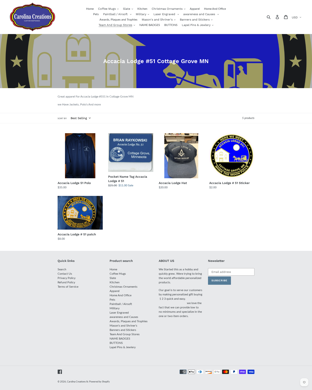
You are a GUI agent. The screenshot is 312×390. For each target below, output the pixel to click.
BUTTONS (116, 343)
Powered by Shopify (99, 382)
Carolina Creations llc (77, 382)
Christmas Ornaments (123, 286)
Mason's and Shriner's (123, 325)
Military (115, 308)
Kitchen (115, 282)
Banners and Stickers (123, 330)
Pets (112, 299)
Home (113, 269)
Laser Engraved (119, 312)
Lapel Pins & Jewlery (123, 347)
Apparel (115, 291)
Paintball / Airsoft (121, 304)
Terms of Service (68, 286)
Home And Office (120, 295)
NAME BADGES (120, 338)
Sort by (62, 118)
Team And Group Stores (125, 334)
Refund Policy (66, 282)
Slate (113, 278)
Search (62, 269)
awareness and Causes (124, 317)
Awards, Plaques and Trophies (129, 321)
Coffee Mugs (118, 273)
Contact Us (65, 273)
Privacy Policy (66, 278)
